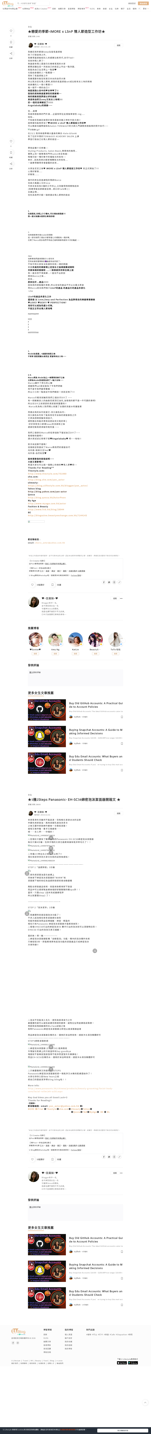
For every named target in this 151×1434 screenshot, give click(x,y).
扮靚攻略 (72, 571)
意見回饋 (47, 1280)
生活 (129, 8)
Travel (27, 1293)
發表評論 (35, 672)
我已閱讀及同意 (122, 1430)
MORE (31, 1040)
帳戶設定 (68, 1270)
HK (33, 1293)
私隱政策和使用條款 (67, 1429)
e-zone (60, 1293)
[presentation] (28, 640)
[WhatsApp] (10, 175)
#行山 (94, 1266)
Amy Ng (55, 649)
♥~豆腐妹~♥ (40, 43)
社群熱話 (26, 8)
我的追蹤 (68, 1277)
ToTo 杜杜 (116, 649)
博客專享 (81, 8)
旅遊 (105, 8)
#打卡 (100, 1266)
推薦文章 (62, 8)
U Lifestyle (17, 1293)
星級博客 (71, 8)
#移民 (130, 1266)
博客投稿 (47, 1284)
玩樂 (117, 8)
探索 (54, 8)
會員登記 (132, 3)
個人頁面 (68, 1266)
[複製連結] (10, 188)
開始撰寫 (143, 3)
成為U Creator (41, 8)
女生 (111, 8)
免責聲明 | (25, 1295)
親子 (123, 8)
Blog (53, 1293)
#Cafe (112, 1266)
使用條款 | (34, 1295)
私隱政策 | (43, 1295)
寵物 (135, 8)
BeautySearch (96, 649)
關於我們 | (15, 1295)
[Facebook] (10, 169)
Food (47, 1293)
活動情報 (81, 571)
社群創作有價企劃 (10, 8)
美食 (99, 8)
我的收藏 (68, 1273)
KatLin (75, 649)
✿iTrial (39, 1040)
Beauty (39, 1293)
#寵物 (88, 1266)
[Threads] (10, 182)
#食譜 (106, 1266)
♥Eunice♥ (35, 649)
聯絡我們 (60, 1295)
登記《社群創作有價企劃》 (55, 563)
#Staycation (121, 1266)
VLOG (92, 8)
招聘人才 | (52, 1295)
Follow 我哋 (76, 575)
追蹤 (118, 45)
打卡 (42, 571)
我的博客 (68, 1280)
